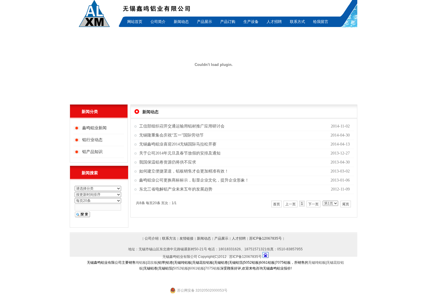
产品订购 (227, 21)
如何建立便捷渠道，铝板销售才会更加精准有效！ (184, 171)
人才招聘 (274, 21)
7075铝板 (212, 268)
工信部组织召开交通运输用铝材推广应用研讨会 (182, 126)
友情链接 (186, 238)
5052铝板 (180, 268)
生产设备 (251, 21)
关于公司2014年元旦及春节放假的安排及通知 (179, 153)
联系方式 (297, 21)
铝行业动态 (92, 139)
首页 (276, 204)
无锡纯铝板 (317, 263)
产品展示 (204, 21)
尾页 (345, 204)
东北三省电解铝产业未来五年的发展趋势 (175, 189)
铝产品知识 (92, 151)
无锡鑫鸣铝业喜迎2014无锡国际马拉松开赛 (177, 144)
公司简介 (158, 21)
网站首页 (134, 21)
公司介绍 (152, 238)
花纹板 (152, 263)
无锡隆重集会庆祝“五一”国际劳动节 (171, 135)
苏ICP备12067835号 (265, 238)
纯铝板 (141, 263)
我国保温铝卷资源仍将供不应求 (167, 162)
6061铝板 (196, 268)
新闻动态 (181, 21)
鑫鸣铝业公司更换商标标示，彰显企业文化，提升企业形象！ (194, 180)
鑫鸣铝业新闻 (94, 127)
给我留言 (320, 21)
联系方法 (169, 238)
